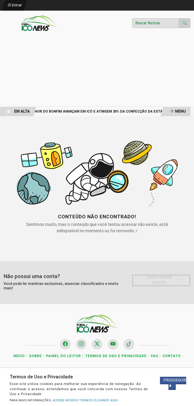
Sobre (35, 356)
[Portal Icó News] (39, 23)
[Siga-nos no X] (97, 344)
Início (19, 356)
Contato (172, 356)
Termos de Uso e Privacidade (116, 356)
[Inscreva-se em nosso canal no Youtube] (113, 344)
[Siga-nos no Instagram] (81, 344)
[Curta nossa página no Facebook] (65, 344)
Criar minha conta (159, 280)
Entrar (16, 5)
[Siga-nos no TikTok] (128, 344)
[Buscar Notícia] (184, 23)
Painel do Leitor (63, 356)
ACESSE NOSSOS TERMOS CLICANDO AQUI (85, 400)
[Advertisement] (97, 71)
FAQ (154, 356)
